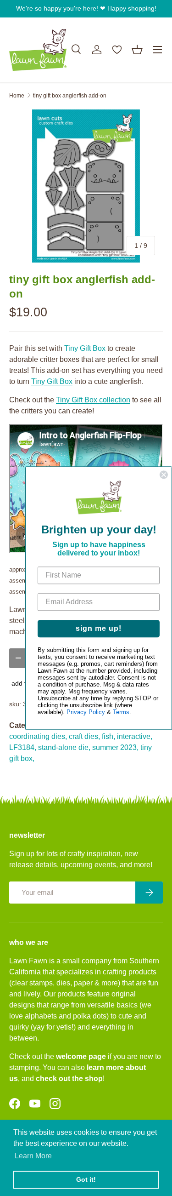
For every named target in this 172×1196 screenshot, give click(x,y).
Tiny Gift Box (84, 348)
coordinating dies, (38, 736)
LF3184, (22, 747)
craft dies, (84, 736)
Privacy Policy (86, 712)
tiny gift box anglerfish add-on (69, 95)
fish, (108, 736)
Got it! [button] (86, 1179)
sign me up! (99, 628)
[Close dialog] (163, 474)
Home (16, 95)
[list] (86, 186)
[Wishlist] (117, 50)
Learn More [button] (33, 1156)
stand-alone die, (64, 747)
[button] (137, 50)
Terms (121, 712)
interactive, (134, 736)
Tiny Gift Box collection (93, 400)
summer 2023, (115, 747)
